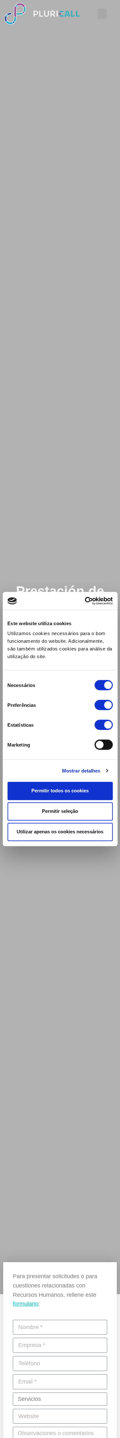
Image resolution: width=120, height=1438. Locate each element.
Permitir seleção (60, 811)
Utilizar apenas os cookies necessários (60, 831)
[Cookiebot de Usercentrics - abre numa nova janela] (85, 601)
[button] (102, 14)
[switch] (103, 705)
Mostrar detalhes (81, 770)
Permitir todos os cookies (60, 790)
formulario (25, 1304)
